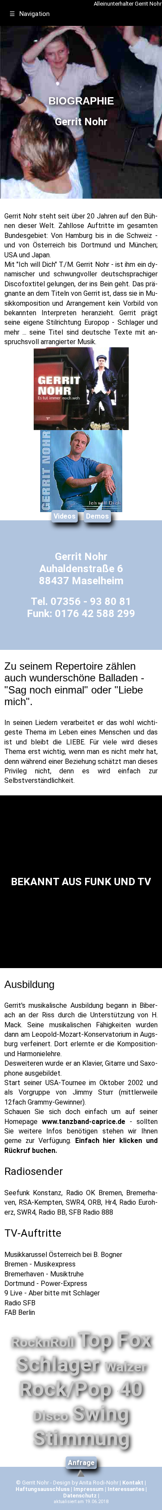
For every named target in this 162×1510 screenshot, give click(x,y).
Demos (97, 516)
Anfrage (81, 1463)
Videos (65, 516)
